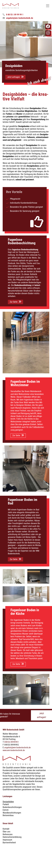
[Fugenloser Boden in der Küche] (26, 689)
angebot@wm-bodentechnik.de (19, 18)
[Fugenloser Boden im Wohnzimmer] (26, 468)
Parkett (6, 804)
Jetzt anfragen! (41, 715)
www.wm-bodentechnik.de (14, 750)
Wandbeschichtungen (12, 812)
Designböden (8, 801)
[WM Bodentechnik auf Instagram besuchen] (48, 33)
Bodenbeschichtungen (12, 807)
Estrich (6, 810)
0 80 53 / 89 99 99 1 (14, 14)
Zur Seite (13, 302)
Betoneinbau (8, 815)
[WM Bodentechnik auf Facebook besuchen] (48, 26)
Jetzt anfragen (13, 77)
